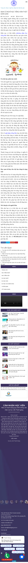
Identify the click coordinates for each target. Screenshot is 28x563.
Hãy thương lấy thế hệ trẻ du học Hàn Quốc (16, 331)
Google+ (12, 242)
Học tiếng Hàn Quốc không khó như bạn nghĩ (17, 337)
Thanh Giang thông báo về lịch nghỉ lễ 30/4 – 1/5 (17, 377)
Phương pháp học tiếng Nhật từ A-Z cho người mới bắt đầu (17, 319)
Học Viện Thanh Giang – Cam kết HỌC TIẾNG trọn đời (16, 314)
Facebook (3, 242)
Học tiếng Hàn (5, 275)
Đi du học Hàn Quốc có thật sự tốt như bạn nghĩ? (14, 257)
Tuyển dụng (5, 286)
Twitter (8, 242)
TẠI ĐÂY (9, 530)
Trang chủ (3, 8)
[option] (14, 394)
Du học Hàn (5, 281)
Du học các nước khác (8, 283)
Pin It (16, 242)
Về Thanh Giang (6, 289)
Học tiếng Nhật (6, 272)
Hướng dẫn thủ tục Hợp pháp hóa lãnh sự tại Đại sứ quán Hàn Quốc (16, 365)
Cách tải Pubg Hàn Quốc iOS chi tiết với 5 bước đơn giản (17, 371)
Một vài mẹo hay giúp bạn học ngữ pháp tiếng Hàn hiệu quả (16, 353)
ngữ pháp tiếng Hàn (11, 133)
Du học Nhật (5, 278)
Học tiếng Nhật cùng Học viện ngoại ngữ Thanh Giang (17, 325)
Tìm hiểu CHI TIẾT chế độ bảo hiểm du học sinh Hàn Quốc (17, 347)
